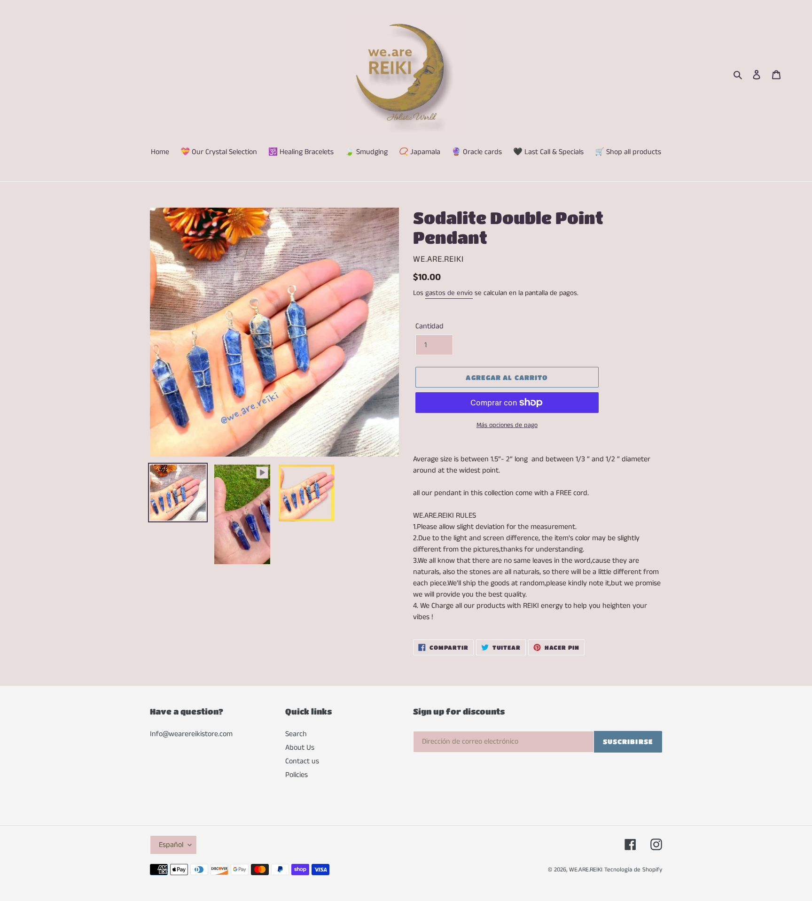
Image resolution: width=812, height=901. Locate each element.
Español (171, 844)
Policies (296, 774)
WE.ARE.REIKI (585, 869)
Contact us (302, 761)
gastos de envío (449, 293)
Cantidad (429, 326)
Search (296, 734)
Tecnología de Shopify (633, 869)
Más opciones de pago (507, 425)
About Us (299, 747)
